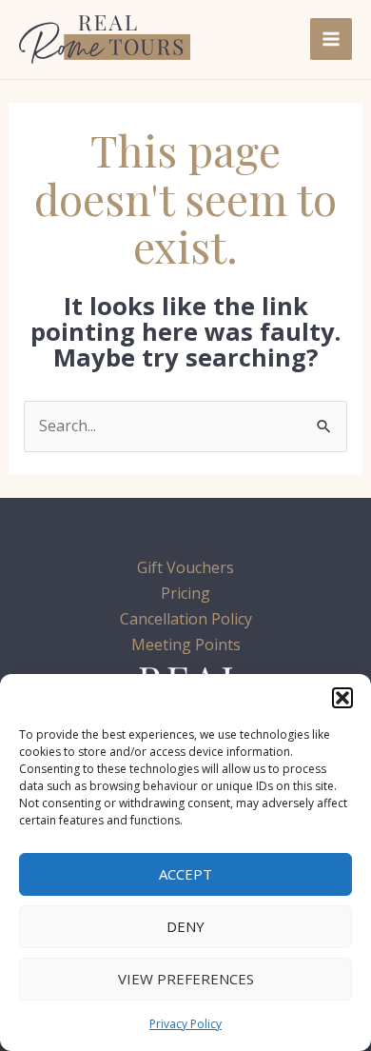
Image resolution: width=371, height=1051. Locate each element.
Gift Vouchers (185, 567)
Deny (185, 926)
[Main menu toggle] (331, 39)
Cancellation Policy (186, 618)
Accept (185, 873)
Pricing (185, 593)
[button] (342, 697)
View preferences (186, 978)
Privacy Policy (185, 1024)
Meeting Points (186, 644)
